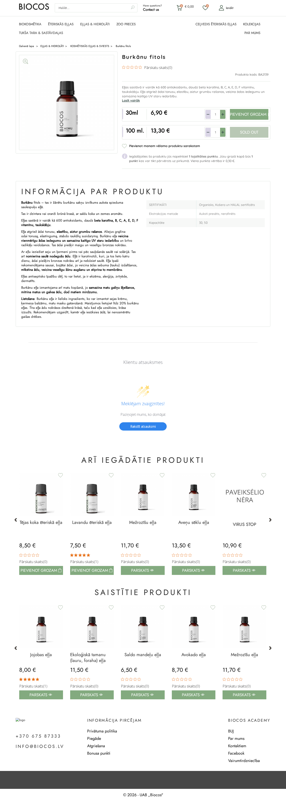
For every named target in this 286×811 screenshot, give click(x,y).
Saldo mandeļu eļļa (142, 655)
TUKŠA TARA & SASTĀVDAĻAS (41, 33)
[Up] (222, 114)
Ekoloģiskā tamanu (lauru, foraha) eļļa (88, 658)
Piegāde (94, 738)
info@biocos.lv (40, 746)
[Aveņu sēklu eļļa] (194, 494)
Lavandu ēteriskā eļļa (92, 522)
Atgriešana (96, 746)
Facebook (236, 753)
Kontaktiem (237, 746)
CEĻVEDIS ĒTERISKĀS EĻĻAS (216, 24)
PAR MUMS (252, 33)
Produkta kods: (246, 75)
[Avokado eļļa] (194, 626)
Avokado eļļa (193, 655)
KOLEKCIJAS (251, 24)
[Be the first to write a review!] (143, 434)
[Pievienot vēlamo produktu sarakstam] (110, 475)
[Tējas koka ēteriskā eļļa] (41, 494)
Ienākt (229, 8)
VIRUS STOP (244, 524)
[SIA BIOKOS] (34, 8)
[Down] (208, 114)
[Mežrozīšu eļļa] (143, 494)
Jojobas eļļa (41, 655)
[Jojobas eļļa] (41, 626)
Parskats (140, 570)
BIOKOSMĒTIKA (30, 24)
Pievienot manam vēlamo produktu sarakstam (164, 146)
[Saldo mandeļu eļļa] (143, 626)
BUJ (231, 731)
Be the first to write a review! (143, 426)
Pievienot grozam (90, 570)
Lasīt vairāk (131, 100)
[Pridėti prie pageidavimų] (60, 475)
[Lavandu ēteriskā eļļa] (92, 494)
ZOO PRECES (126, 24)
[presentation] (15, 520)
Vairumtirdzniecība (244, 761)
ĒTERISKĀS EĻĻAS (61, 24)
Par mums (236, 738)
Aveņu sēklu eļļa (193, 522)
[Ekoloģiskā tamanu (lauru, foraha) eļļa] (92, 626)
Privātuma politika (102, 731)
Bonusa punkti (98, 753)
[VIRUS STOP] (244, 495)
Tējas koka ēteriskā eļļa (41, 522)
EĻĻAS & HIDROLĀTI (95, 24)
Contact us (151, 9)
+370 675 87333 (38, 736)
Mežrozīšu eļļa (142, 522)
